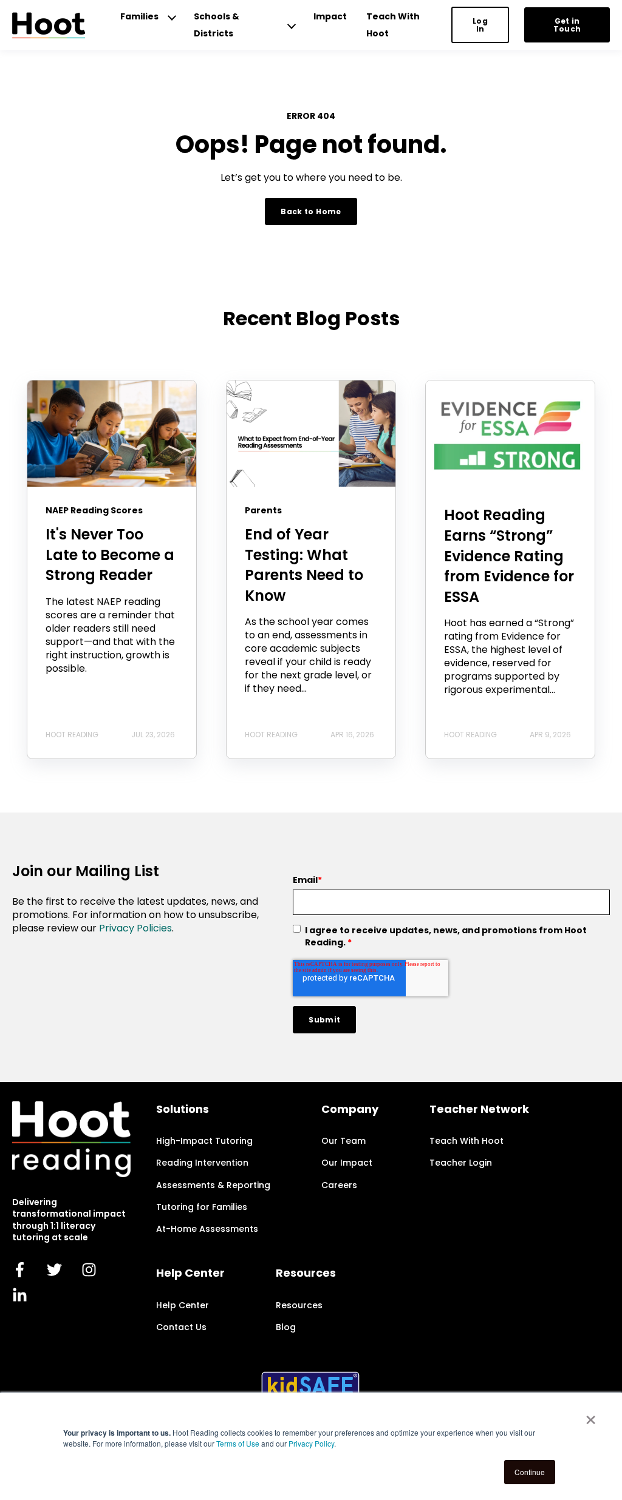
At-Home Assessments (207, 1229)
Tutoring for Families (201, 1207)
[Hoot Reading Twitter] (54, 1269)
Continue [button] (529, 1472)
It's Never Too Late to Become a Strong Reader (110, 554)
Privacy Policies (135, 928)
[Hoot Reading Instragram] (89, 1269)
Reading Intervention (202, 1163)
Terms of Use (237, 1443)
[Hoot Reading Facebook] (19, 1269)
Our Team (343, 1141)
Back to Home (311, 211)
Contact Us (181, 1327)
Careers (339, 1185)
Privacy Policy (311, 1443)
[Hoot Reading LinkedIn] (19, 1294)
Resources (299, 1305)
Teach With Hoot (466, 1141)
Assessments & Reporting (213, 1185)
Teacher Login (460, 1163)
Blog (286, 1327)
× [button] (591, 1415)
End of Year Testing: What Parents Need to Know (304, 565)
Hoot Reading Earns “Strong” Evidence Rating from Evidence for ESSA (509, 555)
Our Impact (346, 1163)
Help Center (182, 1305)
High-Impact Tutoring (204, 1141)
